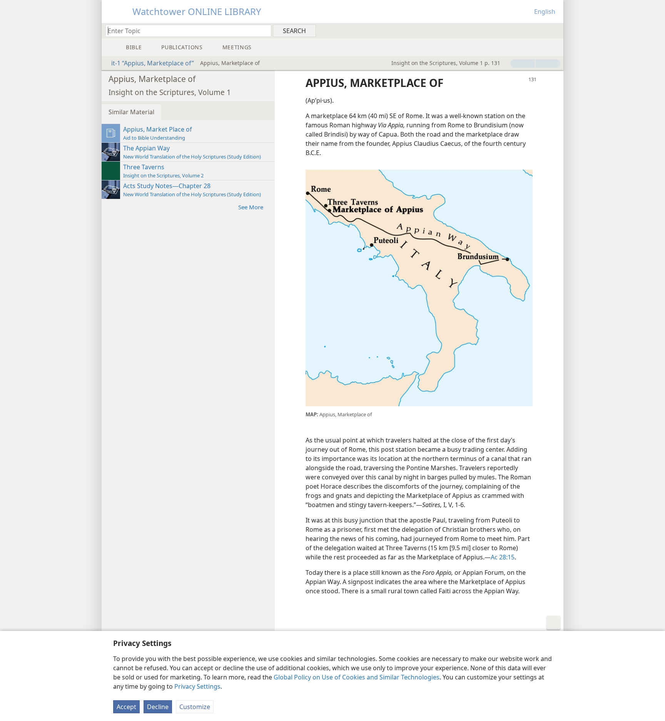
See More (250, 207)
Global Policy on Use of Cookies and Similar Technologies (356, 677)
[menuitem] (554, 30)
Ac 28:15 (503, 557)
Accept (126, 707)
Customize (194, 707)
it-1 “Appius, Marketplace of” (152, 63)
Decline (158, 707)
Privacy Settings (197, 686)
